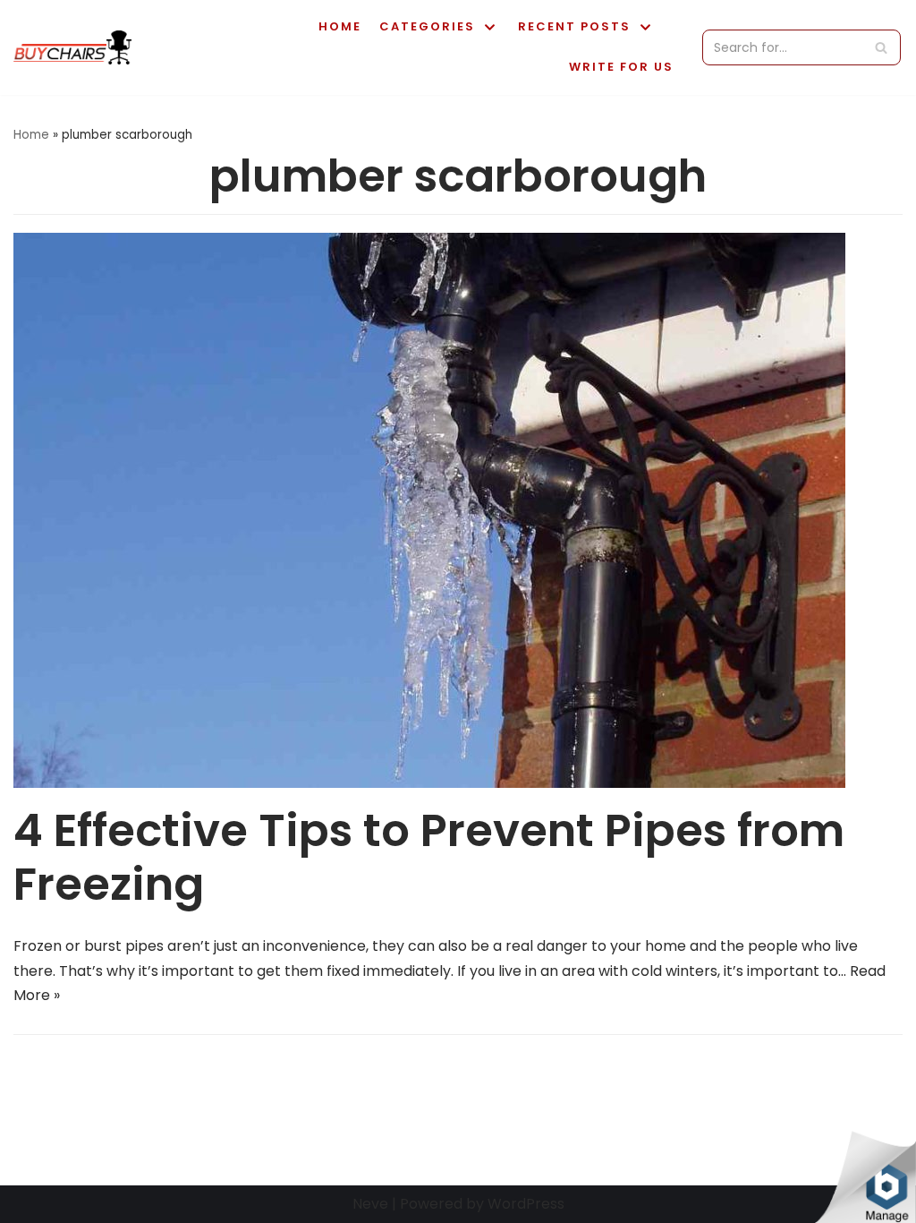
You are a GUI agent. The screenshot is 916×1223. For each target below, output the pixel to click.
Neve (370, 1203)
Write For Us (621, 66)
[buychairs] (72, 47)
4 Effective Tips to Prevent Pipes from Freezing (428, 857)
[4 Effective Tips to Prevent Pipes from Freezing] (429, 783)
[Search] (881, 47)
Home (339, 26)
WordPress (526, 1203)
